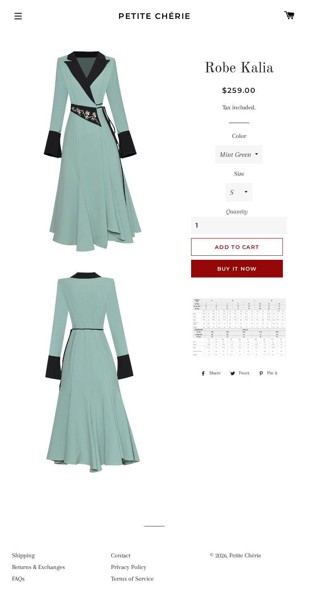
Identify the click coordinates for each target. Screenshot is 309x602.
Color (239, 136)
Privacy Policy (128, 567)
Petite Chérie (154, 16)
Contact (120, 555)
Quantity (237, 211)
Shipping (23, 555)
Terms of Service (132, 578)
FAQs (18, 578)
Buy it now (237, 268)
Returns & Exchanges (38, 567)
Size (239, 173)
